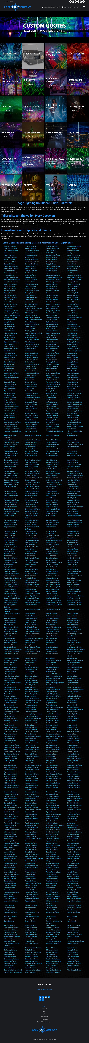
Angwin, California (30, 578)
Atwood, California (72, 613)
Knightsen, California (10, 297)
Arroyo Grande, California (74, 765)
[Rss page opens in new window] (83, 1)
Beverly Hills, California (11, 424)
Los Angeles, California (74, 420)
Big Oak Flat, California (73, 925)
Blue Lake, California (52, 348)
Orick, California (50, 357)
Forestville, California (10, 863)
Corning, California (9, 888)
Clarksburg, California (10, 950)
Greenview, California (10, 841)
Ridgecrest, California (10, 400)
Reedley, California (9, 337)
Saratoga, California (72, 807)
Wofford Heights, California (75, 391)
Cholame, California (72, 968)
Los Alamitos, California (74, 591)
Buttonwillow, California (74, 380)
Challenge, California (73, 959)
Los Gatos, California (10, 805)
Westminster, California (74, 605)
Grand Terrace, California (53, 696)
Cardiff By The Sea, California (55, 736)
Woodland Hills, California (12, 478)
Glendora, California (52, 487)
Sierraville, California (73, 834)
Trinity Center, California (74, 899)
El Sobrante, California (10, 304)
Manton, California (9, 890)
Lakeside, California (73, 740)
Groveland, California (73, 928)
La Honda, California (73, 778)
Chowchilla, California (10, 502)
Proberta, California (31, 892)
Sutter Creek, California (32, 262)
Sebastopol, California (10, 870)
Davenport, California (73, 812)
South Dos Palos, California (33, 547)
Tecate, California (72, 734)
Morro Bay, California (73, 769)
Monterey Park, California (74, 489)
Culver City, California (52, 424)
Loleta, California (72, 355)
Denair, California (30, 874)
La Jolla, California (51, 740)
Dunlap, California (30, 326)
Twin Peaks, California (11, 720)
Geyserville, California (52, 863)
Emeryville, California (31, 253)
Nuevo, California (30, 663)
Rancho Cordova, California (54, 676)
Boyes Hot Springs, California (34, 859)
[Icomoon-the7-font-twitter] (49, 997)
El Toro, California (9, 968)
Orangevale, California (31, 676)
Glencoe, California (30, 277)
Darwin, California (72, 375)
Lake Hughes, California (74, 495)
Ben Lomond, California (74, 810)
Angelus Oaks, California (32, 694)
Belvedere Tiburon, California (75, 507)
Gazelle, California (72, 838)
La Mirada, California (73, 442)
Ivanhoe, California (30, 908)
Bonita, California (30, 725)
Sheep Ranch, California (11, 282)
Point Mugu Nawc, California (75, 941)
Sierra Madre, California (11, 460)
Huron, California (72, 320)
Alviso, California (51, 801)
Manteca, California (31, 763)
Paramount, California (10, 451)
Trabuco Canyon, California (54, 605)
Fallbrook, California (10, 740)
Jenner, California (72, 865)
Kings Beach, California (74, 629)
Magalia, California (51, 268)
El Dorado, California (52, 308)
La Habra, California (31, 591)
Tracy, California (29, 761)
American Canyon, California (12, 578)
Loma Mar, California (10, 781)
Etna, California (8, 838)
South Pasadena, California (33, 460)
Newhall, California (30, 469)
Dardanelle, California (52, 928)
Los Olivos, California (52, 796)
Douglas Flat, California (11, 277)
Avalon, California (51, 446)
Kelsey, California (30, 972)
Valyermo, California (31, 500)
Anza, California (50, 658)
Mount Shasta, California (11, 845)
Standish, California (72, 418)
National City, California (74, 732)
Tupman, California (9, 391)
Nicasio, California (72, 513)
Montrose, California (52, 455)
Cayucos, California (72, 767)
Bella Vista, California (31, 818)
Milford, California (9, 418)
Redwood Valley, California (54, 540)
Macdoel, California (51, 843)
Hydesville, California (10, 355)
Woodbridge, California (73, 758)
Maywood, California (31, 431)
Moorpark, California (31, 939)
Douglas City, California (53, 896)
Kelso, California (51, 965)
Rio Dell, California (72, 360)
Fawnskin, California (31, 705)
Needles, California (72, 712)
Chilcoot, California (51, 638)
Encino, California (9, 469)
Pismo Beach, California (74, 772)
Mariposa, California (73, 524)
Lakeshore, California (52, 331)
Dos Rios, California (31, 533)
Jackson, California (51, 257)
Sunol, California (51, 251)
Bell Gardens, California (74, 422)
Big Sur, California (9, 567)
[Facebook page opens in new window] (70, 1)
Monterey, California (52, 571)
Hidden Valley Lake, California (13, 972)
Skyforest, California (52, 718)
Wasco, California (30, 391)
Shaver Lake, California (32, 340)
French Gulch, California (32, 823)
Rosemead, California (73, 491)
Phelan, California (72, 703)
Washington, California (73, 587)
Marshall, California (10, 513)
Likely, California (30, 560)
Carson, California (72, 451)
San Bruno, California (52, 785)
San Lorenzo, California (32, 251)
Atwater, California (51, 547)
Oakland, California (9, 253)
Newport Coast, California (32, 602)
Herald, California (51, 671)
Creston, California (9, 769)
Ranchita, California (72, 745)
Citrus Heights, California (74, 667)
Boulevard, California (52, 725)
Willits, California (51, 542)
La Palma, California (73, 589)
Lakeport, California (31, 409)
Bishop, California (51, 375)
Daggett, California (51, 703)
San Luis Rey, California (32, 747)
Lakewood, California (31, 449)
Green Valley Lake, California (54, 707)
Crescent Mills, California (32, 634)
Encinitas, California (52, 738)
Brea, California (8, 616)
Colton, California (72, 700)
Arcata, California (72, 346)
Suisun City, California (73, 850)
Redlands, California (52, 716)
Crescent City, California (53, 304)
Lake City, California (10, 560)
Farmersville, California (74, 905)
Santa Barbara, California (53, 792)
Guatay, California (72, 727)
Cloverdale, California (10, 861)
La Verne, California (52, 489)
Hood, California (71, 671)
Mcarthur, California (31, 413)
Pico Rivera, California (52, 444)
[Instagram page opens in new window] (73, 1)
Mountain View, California (74, 798)
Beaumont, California (52, 645)
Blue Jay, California (51, 698)
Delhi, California (29, 549)
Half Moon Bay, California (53, 778)
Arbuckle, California (51, 284)
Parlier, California (72, 333)
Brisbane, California (52, 776)
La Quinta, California (31, 649)
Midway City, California (73, 600)
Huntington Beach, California (12, 596)
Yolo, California (50, 954)
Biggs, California (51, 264)
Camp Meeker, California (53, 859)
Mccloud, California (31, 843)
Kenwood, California (10, 867)
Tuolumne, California (31, 934)
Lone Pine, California (73, 377)
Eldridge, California (51, 861)
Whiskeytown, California (74, 830)
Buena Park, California (52, 589)
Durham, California (30, 266)
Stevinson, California (52, 553)
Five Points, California (73, 326)
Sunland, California (51, 460)
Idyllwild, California (30, 660)
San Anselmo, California (74, 515)
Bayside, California (30, 348)
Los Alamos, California (32, 796)
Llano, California (50, 498)
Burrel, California (9, 324)
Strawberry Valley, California (33, 963)
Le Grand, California (31, 551)
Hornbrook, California (73, 841)
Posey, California (72, 910)
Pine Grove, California (31, 259)
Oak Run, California (72, 825)
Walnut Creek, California (53, 302)
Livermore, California (10, 248)
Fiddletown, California (10, 257)
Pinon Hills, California (31, 716)
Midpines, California (10, 527)
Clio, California (71, 638)
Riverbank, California (73, 879)
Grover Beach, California (32, 769)
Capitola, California (51, 812)
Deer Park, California (10, 582)
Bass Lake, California (73, 500)
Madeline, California (73, 415)
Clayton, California (30, 293)
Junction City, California (32, 899)
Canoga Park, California (74, 464)
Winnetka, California (10, 467)
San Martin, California (31, 807)
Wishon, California (72, 504)
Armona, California (72, 400)
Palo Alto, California (52, 787)
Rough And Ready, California (54, 587)
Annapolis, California (10, 859)
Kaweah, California (51, 908)
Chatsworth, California (73, 467)
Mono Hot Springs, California (33, 333)
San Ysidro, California (73, 752)
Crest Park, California (31, 703)
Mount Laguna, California (53, 732)
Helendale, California (73, 707)
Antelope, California (31, 680)
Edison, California (30, 382)
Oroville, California (9, 271)
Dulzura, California (51, 727)
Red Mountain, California (53, 723)
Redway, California (51, 360)
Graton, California (9, 865)
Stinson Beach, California (74, 520)
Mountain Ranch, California (12, 279)
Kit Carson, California (73, 257)
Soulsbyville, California (53, 932)
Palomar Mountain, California (75, 743)
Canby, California (30, 556)
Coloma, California (72, 306)
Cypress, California (10, 591)
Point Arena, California (10, 540)
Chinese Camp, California (11, 928)
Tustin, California (30, 613)
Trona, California (71, 723)
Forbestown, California (73, 266)
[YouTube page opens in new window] (76, 1)
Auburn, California (72, 618)
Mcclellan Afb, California (53, 674)
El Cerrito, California (52, 295)
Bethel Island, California (32, 291)
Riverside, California (52, 654)
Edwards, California (72, 395)
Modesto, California (73, 876)
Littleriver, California (73, 536)
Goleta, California (72, 792)
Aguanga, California (31, 658)
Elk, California (50, 533)
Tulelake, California (30, 847)
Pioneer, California (51, 259)
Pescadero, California (31, 785)
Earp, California (50, 687)
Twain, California (72, 636)
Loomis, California (51, 620)
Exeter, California (51, 905)
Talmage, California (72, 540)
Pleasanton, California (52, 248)
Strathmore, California (73, 912)
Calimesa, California (31, 654)
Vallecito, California (31, 282)
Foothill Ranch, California (53, 596)
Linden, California (72, 756)
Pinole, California (30, 299)
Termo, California (9, 420)
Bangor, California (9, 264)
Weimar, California (72, 627)
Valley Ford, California (52, 856)
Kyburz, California (72, 315)
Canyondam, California (10, 634)
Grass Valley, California (53, 585)
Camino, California (51, 315)
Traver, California (51, 925)
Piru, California (29, 941)
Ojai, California (71, 939)
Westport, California (31, 542)
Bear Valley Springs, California (13, 970)
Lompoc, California (9, 796)
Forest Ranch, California (11, 268)
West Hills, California (31, 467)
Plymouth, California (73, 259)
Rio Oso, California (51, 883)
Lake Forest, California (73, 598)
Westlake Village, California (75, 475)
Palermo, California (51, 271)
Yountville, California (31, 582)
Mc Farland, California (52, 386)
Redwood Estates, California (12, 807)
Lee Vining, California (31, 562)
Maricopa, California (10, 389)
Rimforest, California (10, 718)
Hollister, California (51, 680)
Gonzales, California (10, 569)
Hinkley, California (30, 709)
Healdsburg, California (52, 865)
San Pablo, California (31, 304)
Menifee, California (10, 665)
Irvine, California (71, 593)
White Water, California (11, 654)
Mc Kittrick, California (73, 386)
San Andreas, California (74, 279)
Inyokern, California (10, 397)
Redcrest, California (52, 362)
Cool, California (8, 308)
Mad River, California (52, 894)
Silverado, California (31, 605)
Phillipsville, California (31, 360)
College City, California (73, 284)
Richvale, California (72, 271)
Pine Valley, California (10, 734)
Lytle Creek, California (31, 712)
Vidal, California (8, 691)
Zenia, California (9, 896)
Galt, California (29, 671)
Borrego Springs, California (33, 736)
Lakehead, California (10, 825)
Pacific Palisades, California (54, 431)
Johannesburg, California (32, 397)
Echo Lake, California (10, 317)
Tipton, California (51, 916)
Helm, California (50, 328)
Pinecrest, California (10, 932)
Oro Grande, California (73, 714)
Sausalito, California (52, 520)
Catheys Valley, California (74, 522)
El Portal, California (30, 524)
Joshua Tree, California (73, 687)
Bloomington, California (32, 698)
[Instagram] (43, 997)
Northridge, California (52, 469)
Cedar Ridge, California (32, 585)
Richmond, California (73, 302)
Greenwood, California (31, 311)
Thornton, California (10, 765)
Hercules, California (72, 295)
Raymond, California (52, 504)
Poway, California (30, 745)
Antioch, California (9, 291)
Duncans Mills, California (32, 861)
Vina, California (8, 894)
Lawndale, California (31, 429)
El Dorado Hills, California (74, 317)
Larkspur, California (72, 511)
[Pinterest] (40, 999)
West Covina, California (11, 495)
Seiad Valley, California (53, 845)
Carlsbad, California (72, 736)
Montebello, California (10, 444)
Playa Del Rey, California (53, 440)
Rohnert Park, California (74, 854)
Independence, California (11, 377)
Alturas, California (72, 556)
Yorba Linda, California (52, 618)
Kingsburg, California (31, 331)
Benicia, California (51, 847)
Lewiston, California (52, 899)
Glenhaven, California (73, 406)
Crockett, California (10, 295)
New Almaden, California (74, 805)
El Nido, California (51, 549)
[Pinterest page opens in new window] (81, 1)
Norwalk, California (30, 444)
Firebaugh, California (52, 326)
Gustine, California (72, 549)
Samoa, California (9, 362)
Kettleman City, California (74, 402)
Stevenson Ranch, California (33, 478)
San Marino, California (52, 462)
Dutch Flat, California (73, 625)
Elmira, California (51, 852)
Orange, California (72, 616)
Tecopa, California (9, 375)
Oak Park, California (31, 937)
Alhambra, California (31, 495)
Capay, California (72, 948)
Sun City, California (30, 665)
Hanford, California (51, 402)
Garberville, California (31, 353)
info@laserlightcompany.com (52, 7)
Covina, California (72, 484)
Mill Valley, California (31, 513)
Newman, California (10, 879)
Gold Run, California (31, 627)
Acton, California (51, 495)
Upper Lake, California (52, 411)
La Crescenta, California (11, 464)
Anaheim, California (51, 613)
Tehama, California (72, 892)
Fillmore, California (9, 939)
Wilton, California (9, 680)
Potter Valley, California (32, 540)
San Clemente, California (74, 602)
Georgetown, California (11, 311)
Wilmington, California (52, 451)
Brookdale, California (31, 812)
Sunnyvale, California (10, 801)
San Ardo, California (52, 564)
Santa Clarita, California (53, 473)
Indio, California (50, 642)
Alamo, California (72, 288)
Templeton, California (10, 776)
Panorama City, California (74, 478)
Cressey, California (9, 549)
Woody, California (9, 393)
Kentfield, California (52, 507)
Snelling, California (30, 553)
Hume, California (72, 328)
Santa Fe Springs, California (75, 444)
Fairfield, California (9, 850)
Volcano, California (51, 262)
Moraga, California (72, 297)
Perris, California (51, 663)
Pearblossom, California (11, 500)
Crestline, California (10, 703)
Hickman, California (72, 874)
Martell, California (9, 259)
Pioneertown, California (53, 689)
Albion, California (51, 527)
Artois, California (30, 342)
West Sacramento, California (33, 948)
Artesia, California (9, 446)
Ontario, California (72, 685)
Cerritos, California (30, 446)
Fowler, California (9, 328)
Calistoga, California (52, 578)
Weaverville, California (11, 901)
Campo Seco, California (53, 275)
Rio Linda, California (10, 678)
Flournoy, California (30, 888)
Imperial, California (51, 369)
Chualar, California (72, 567)
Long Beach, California (11, 453)
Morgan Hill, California (52, 805)
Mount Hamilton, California (33, 810)
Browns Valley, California (11, 959)
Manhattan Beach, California (12, 431)
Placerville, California (52, 313)
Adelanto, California (72, 691)
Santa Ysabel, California (74, 747)
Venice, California (9, 440)
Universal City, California (32, 482)
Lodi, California (29, 758)
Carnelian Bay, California (32, 629)
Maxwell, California (51, 286)
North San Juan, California (32, 587)
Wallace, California (72, 282)
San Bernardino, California (32, 723)
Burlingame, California (73, 776)
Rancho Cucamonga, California (55, 683)
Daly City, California (10, 778)
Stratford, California (31, 404)
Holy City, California (72, 803)
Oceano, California (30, 772)
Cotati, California (51, 854)
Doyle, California (72, 413)
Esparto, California (72, 950)
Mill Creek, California (31, 890)
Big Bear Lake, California (11, 698)
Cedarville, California (10, 558)
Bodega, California (9, 854)
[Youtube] (46, 997)
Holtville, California (30, 369)
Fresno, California (30, 335)
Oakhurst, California (10, 504)
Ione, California (29, 257)
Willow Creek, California (32, 364)
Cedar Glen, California (10, 700)
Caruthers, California (52, 324)
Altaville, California (30, 273)
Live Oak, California (10, 885)
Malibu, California (72, 429)
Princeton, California (73, 286)
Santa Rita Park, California (12, 547)
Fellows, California (72, 382)
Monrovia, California (31, 455)
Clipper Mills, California (11, 266)
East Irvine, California (31, 600)
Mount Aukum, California (11, 313)
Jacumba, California (31, 729)
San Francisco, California (11, 754)
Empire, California (51, 874)
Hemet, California (72, 658)
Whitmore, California (10, 832)
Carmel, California (30, 567)
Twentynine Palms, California (75, 689)
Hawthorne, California (52, 426)
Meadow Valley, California (74, 634)
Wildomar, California (73, 665)
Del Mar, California (9, 738)
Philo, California (71, 538)
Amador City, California (73, 255)
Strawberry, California (10, 934)
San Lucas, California (31, 573)
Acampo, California (51, 754)
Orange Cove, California (53, 333)
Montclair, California (10, 687)
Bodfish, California (51, 380)
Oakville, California (9, 580)
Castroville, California (52, 576)
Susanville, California (52, 418)
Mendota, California (72, 331)
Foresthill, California (10, 620)
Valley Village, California (11, 482)
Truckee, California (30, 589)
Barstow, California (30, 696)
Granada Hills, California (11, 473)
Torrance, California (31, 442)
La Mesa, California (72, 729)
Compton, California (31, 424)
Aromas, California (30, 576)
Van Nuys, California (52, 478)
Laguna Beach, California (53, 600)
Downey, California (72, 424)
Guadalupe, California (73, 794)
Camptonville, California (53, 959)
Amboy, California (9, 694)
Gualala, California (9, 536)
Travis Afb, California (31, 850)
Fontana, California (51, 705)
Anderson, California (10, 818)
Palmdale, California (73, 498)
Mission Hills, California (32, 473)
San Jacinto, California (73, 663)
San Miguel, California (10, 774)
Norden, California (72, 582)
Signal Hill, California (52, 963)
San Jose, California (10, 810)
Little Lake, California (52, 377)
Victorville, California (31, 720)
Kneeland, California (31, 355)
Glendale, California (72, 462)
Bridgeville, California (73, 348)
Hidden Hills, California (73, 963)
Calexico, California (31, 366)
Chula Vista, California (10, 727)
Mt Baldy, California (10, 491)
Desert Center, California (74, 647)
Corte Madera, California (32, 509)
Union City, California (73, 251)
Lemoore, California (10, 404)
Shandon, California (72, 774)
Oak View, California (52, 939)
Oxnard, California (9, 941)
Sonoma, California (30, 870)
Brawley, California (9, 366)
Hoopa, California (72, 353)
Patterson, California (52, 879)
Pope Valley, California (32, 580)
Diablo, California (30, 295)
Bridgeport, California (73, 560)
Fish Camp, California (52, 522)
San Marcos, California (52, 747)
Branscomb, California (10, 531)
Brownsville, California (31, 959)
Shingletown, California (53, 830)
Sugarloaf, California (73, 718)
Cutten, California (30, 351)
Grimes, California (30, 286)
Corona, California (72, 640)
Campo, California (72, 725)
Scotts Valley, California (11, 816)
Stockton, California (31, 754)
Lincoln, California (30, 620)
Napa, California (71, 578)
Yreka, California (9, 847)
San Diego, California (31, 752)
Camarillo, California (73, 937)
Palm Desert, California (11, 645)
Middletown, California (11, 411)
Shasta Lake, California (53, 821)
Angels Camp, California (53, 273)
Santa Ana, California (73, 609)
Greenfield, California (31, 569)
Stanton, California (51, 591)
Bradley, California (30, 564)
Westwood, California (52, 420)
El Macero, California (52, 950)
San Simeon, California (32, 774)
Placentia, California (31, 618)
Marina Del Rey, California (32, 440)
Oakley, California (9, 299)
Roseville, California (10, 622)
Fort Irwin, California (10, 696)
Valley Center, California (53, 749)
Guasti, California (51, 685)
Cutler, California (9, 921)
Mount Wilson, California (74, 455)
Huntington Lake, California (33, 970)
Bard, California (71, 364)
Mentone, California (52, 712)
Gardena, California (30, 426)
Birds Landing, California (74, 847)
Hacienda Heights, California (12, 489)
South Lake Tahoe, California (33, 320)
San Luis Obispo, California (33, 765)
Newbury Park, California (74, 934)
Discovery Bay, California (53, 970)
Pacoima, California (72, 469)
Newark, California (30, 248)
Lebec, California (9, 386)
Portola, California (9, 640)
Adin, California (8, 556)
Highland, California (10, 709)
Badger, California (72, 919)
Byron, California (71, 291)
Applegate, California (31, 625)
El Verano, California (73, 861)
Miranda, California (9, 357)
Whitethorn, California (52, 364)
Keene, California (51, 397)
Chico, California (71, 264)
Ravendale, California (31, 418)
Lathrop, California (9, 763)
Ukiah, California (9, 542)
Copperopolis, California (74, 275)
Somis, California (9, 948)
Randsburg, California (73, 397)
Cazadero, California (73, 859)
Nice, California (29, 411)
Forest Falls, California (11, 707)
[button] (2, 27)
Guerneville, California (31, 865)
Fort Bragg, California (73, 533)
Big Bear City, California (74, 696)
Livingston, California (52, 551)
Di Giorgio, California (52, 968)
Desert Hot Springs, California (13, 649)
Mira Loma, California (10, 642)
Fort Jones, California (52, 838)
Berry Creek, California (31, 264)
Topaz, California (9, 564)
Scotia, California (30, 362)
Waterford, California (52, 881)
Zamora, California (72, 954)
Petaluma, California (31, 856)
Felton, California (9, 814)
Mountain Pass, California (53, 714)
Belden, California (72, 631)
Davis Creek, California (32, 558)
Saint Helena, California (74, 580)
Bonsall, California (9, 736)
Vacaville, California (72, 852)
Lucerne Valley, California (11, 712)
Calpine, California (30, 834)
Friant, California (30, 328)
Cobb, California (30, 406)
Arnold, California (72, 273)
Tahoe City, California (10, 631)
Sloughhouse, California (53, 678)
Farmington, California (10, 756)
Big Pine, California (30, 375)
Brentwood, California (52, 291)
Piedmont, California (52, 253)
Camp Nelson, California (74, 901)
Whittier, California (51, 442)
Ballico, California (72, 547)
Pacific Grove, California (74, 571)
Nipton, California (9, 714)
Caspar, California (51, 531)
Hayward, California (51, 246)
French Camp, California (32, 756)
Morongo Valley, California (12, 689)
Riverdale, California (31, 337)
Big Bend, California (52, 818)
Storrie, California (30, 636)
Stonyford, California (10, 288)
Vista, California (71, 749)
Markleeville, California (53, 255)
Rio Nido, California (72, 867)
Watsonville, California (52, 816)
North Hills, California (73, 471)
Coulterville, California (10, 524)
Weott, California (9, 364)
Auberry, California (30, 322)
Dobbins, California (10, 961)
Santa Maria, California (73, 796)
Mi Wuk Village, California (53, 930)
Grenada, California (30, 841)
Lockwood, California (10, 571)
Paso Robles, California (53, 772)
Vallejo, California (9, 852)
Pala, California (50, 743)
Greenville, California (52, 634)
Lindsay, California (9, 910)
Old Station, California (31, 827)
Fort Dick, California (72, 304)
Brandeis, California (72, 943)
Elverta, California (51, 669)
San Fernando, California (32, 471)
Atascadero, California (10, 767)
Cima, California (50, 700)
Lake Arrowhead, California (75, 709)
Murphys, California (31, 279)
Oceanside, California (10, 743)
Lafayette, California (31, 297)
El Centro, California (72, 366)
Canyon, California (9, 293)
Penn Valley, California (73, 585)
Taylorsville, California (52, 636)
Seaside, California (51, 573)
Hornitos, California (51, 524)
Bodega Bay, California (32, 854)
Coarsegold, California (31, 502)
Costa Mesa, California (32, 598)
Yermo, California (72, 720)
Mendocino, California (31, 538)
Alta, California (8, 625)
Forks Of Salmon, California (33, 838)
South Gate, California (52, 435)
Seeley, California (51, 371)
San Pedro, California (31, 451)
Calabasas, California (52, 464)
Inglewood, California (73, 440)
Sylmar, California (51, 471)
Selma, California (9, 340)
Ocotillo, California (9, 371)
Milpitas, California (30, 805)
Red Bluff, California (52, 892)
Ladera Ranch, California (53, 609)
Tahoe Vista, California (52, 631)
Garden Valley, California (74, 308)
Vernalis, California (72, 763)
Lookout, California (51, 556)
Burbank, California (30, 480)
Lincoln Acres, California (32, 732)
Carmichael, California (52, 667)
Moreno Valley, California (53, 660)
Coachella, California (52, 647)
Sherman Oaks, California (11, 480)
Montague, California (73, 843)
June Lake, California (10, 562)
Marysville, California (52, 957)
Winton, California (72, 553)
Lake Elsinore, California (11, 658)
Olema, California (9, 515)
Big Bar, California (30, 896)
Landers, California (51, 691)
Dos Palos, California (52, 544)
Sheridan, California (72, 622)
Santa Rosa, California (73, 856)
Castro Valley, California (74, 246)
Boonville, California (73, 527)
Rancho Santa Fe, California (12, 747)
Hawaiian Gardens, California (54, 449)
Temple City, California (52, 493)
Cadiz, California (30, 965)
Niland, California (72, 369)
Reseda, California (9, 471)
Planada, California (9, 553)
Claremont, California (31, 484)
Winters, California (9, 954)
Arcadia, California (51, 453)
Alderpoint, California (31, 346)
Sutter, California (51, 885)
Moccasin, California (73, 930)
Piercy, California (30, 544)
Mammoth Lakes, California (54, 562)
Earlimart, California (31, 905)
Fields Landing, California (74, 351)
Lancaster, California (10, 498)
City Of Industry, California (54, 484)
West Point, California (10, 284)
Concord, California (51, 293)
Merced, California (72, 551)
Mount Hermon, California (53, 814)
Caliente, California (30, 395)
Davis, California (30, 950)
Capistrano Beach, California (75, 596)
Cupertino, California (31, 803)
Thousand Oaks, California (12, 937)
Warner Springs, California (12, 752)
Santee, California (9, 749)
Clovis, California (72, 324)
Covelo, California (9, 533)
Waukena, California (31, 919)
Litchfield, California (52, 415)
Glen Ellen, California (73, 863)
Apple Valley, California (53, 694)
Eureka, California (9, 346)
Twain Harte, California (52, 934)
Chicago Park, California (53, 582)
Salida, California (9, 881)
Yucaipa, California (9, 723)
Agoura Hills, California (32, 464)
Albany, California (9, 255)
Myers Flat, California (31, 357)
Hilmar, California (9, 551)
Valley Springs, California (53, 282)
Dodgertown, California (32, 422)
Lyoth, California (9, 761)
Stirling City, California (10, 273)
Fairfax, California (72, 509)
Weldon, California (51, 391)
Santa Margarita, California (54, 774)
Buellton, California (30, 794)
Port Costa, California (73, 299)
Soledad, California (72, 573)
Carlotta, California (9, 351)
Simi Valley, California (52, 943)
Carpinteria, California (10, 792)
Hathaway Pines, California (54, 277)
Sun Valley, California (10, 475)
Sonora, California (30, 932)
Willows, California (72, 344)
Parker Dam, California (31, 689)
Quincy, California (9, 636)
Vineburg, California (10, 872)
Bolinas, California (9, 509)
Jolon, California (51, 569)
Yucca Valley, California (32, 691)
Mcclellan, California (31, 674)
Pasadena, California (31, 462)
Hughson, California (10, 876)
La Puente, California (73, 487)
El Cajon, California (30, 738)
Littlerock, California (31, 498)
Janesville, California (31, 415)
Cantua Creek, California (32, 324)
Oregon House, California (53, 961)
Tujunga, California (72, 460)
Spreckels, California (10, 576)
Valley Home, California (74, 970)
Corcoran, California (31, 402)
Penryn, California (30, 622)
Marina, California (30, 571)
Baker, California (71, 694)
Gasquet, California (9, 306)
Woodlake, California (52, 919)
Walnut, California (72, 493)
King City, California (72, 569)
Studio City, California (73, 480)
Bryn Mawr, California (73, 698)
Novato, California (51, 513)
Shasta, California (30, 830)
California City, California (74, 393)
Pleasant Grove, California (33, 883)
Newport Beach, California (53, 602)
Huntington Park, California (12, 429)
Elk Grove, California (31, 669)
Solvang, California (30, 798)
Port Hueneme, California (53, 941)
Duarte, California (72, 453)
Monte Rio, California (31, 867)
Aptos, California (51, 810)
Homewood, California (52, 629)
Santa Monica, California (11, 442)
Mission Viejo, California (32, 609)
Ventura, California (51, 937)
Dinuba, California (30, 921)
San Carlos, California (73, 785)
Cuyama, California (30, 968)
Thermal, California (51, 651)
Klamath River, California (11, 843)
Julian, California (30, 740)
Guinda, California (9, 952)
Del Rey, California (9, 326)
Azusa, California (72, 482)
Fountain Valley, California (12, 613)
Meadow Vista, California (53, 627)
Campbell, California (73, 801)
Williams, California (31, 288)
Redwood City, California (11, 785)
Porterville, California (52, 910)
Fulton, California (30, 863)
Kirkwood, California (31, 255)
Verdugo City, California (11, 462)
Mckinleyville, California (11, 348)
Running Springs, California (33, 718)
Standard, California (72, 932)
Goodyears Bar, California (74, 832)
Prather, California (51, 335)
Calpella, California (30, 531)
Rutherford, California (52, 580)
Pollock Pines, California (32, 317)
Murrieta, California (9, 663)
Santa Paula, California (31, 943)
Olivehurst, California (31, 961)
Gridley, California (30, 268)
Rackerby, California (73, 961)
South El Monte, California (33, 487)
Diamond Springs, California (33, 308)
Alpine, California (9, 725)
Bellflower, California (73, 446)
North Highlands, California (12, 676)
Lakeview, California (73, 965)
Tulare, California (72, 916)
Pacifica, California (72, 783)
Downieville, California (52, 832)
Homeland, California (10, 660)
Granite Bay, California (10, 629)
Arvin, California (29, 380)
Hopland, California (30, 536)
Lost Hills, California (31, 386)
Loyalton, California (10, 834)
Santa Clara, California (52, 807)
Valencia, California (30, 475)
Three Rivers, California (32, 916)
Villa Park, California (10, 618)
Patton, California (9, 716)
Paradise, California (31, 271)
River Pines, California (10, 262)
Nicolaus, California (10, 883)
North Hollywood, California (54, 480)
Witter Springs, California (74, 411)
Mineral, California (51, 890)
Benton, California (51, 560)
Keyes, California (30, 876)
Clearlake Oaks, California (74, 404)
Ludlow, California (72, 705)
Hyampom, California (10, 899)
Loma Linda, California (52, 709)
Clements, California (73, 754)
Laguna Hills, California (11, 600)
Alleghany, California (31, 832)
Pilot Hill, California (31, 313)
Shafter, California (51, 389)
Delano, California (9, 382)
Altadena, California (31, 453)
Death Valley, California (53, 373)
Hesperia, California (31, 707)
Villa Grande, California (73, 870)
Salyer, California (72, 894)
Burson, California (30, 275)
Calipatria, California (52, 366)
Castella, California (30, 821)
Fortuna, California (9, 353)
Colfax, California (51, 625)
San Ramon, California (31, 302)
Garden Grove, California (53, 616)
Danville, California (51, 288)
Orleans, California (72, 357)
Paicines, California (72, 680)
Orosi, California (71, 921)
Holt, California (50, 756)
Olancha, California (9, 380)
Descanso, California (31, 727)
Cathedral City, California (32, 647)
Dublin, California (72, 248)
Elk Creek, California (73, 342)
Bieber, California (9, 413)
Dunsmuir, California (73, 836)
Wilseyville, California (31, 284)
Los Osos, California (52, 765)
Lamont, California (72, 384)
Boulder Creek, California (11, 812)
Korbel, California (51, 355)
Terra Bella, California (10, 916)
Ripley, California (9, 965)
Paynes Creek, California (11, 892)
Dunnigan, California (10, 957)
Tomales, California (10, 522)
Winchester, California (10, 667)
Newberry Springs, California (33, 714)
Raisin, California (72, 335)
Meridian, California (31, 885)
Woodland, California (31, 954)
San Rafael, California (10, 507)
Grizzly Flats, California (53, 311)
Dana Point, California (52, 598)
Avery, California (9, 275)
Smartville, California (10, 963)
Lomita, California (72, 449)
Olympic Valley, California (32, 631)
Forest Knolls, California (11, 511)
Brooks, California (51, 948)
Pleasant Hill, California (74, 293)
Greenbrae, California (31, 507)
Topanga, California (72, 435)
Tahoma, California (9, 320)
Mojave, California (51, 393)
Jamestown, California (11, 930)
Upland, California (30, 687)
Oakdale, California (30, 879)
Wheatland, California (31, 957)
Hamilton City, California (32, 344)
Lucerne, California (72, 409)
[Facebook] (40, 997)
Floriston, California (10, 589)
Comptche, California (73, 531)
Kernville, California (31, 384)
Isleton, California (9, 674)
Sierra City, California (52, 834)
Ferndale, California (51, 351)
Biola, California (71, 322)
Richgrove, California (10, 912)
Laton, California (9, 322)
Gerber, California (51, 888)
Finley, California (51, 406)
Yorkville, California (72, 542)
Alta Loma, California (73, 683)
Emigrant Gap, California (11, 627)
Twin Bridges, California (53, 317)
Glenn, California (9, 344)
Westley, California (72, 881)
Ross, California (50, 515)
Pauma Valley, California (11, 745)
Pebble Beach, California (11, 573)
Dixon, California (30, 852)
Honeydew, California (52, 353)
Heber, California (9, 369)
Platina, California (72, 827)
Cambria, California (51, 767)
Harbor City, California (10, 449)
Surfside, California (51, 593)
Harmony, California (51, 769)
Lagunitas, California (52, 511)
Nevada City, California (11, 587)
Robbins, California (72, 883)
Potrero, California (30, 734)
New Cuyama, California (11, 794)
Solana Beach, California (32, 749)
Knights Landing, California (33, 952)
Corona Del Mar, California (12, 598)
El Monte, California (10, 487)
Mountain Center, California (75, 660)
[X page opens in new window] (78, 1)
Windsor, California (30, 872)
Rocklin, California (51, 622)
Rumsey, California (72, 952)
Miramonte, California (10, 333)
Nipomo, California (9, 772)
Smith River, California (52, 306)
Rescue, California (72, 313)
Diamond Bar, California (32, 491)
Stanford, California (31, 801)
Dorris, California (51, 836)
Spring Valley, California (53, 734)
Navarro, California (51, 538)
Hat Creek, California (52, 823)
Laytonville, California (52, 536)
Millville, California (30, 825)
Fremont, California (30, 246)
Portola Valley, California (74, 781)
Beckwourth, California (31, 640)
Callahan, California (30, 836)
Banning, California (30, 645)
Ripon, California (51, 763)
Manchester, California (11, 538)
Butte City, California (52, 342)
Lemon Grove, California (11, 732)
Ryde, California (29, 678)
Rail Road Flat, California (53, 279)
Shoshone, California (73, 373)
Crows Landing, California (11, 874)
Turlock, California (30, 881)
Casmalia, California (52, 794)
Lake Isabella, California (53, 384)
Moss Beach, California (53, 783)
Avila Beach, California (31, 767)
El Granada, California (31, 778)
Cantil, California (51, 395)
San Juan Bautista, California (12, 683)
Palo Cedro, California (52, 827)
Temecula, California (52, 665)
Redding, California (72, 816)
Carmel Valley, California (53, 567)
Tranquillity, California (73, 340)
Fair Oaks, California (73, 669)
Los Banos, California (73, 544)
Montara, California (30, 783)
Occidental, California (52, 867)
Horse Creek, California (53, 972)
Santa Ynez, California (10, 798)
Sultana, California (9, 925)
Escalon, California (72, 761)
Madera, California (51, 502)
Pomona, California (51, 491)
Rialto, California (71, 716)
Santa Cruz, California (73, 814)
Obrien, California (9, 827)
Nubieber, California (52, 413)
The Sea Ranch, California (53, 872)
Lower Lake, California (52, 409)
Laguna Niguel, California (32, 596)
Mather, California (72, 674)
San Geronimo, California (11, 520)
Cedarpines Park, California (33, 700)
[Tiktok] (43, 999)
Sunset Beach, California (32, 593)
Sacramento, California (32, 667)
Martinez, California (52, 297)
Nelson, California (72, 268)
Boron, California (9, 395)
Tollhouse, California (52, 340)
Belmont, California (30, 776)
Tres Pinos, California (31, 683)
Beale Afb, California (73, 957)
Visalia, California (9, 919)
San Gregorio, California (11, 787)
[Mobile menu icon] (84, 7)
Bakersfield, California (31, 393)
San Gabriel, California (31, 493)
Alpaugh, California (30, 901)
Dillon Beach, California (53, 509)
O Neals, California (30, 504)
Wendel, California (30, 420)
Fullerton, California (31, 616)
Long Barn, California (31, 930)
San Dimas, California (10, 493)
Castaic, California (51, 467)
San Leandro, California (11, 251)
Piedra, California (9, 335)
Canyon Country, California (74, 473)
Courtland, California (10, 669)
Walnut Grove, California (74, 678)
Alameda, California (10, 246)
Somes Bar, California (10, 836)
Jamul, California (51, 729)
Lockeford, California (10, 758)
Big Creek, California (52, 322)
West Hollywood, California (12, 422)
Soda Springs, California (11, 585)
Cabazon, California (10, 647)
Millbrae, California (9, 783)
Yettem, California (30, 925)
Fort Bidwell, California (73, 558)
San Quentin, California (32, 520)
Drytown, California (72, 262)
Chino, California (9, 685)
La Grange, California (52, 876)
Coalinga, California (51, 320)
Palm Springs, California (11, 651)
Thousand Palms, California (75, 651)
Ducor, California (9, 905)
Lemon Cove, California (74, 908)
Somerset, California (31, 315)
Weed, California (72, 845)
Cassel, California (9, 821)
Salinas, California (72, 564)
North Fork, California (73, 502)
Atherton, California (51, 781)
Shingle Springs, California (12, 315)
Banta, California (51, 761)
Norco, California (30, 642)
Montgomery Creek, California (55, 825)
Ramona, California (51, 745)
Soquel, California (30, 816)
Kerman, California (9, 331)
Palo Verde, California (31, 371)
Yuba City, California (73, 885)
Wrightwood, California (52, 720)
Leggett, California (9, 544)
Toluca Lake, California (52, 482)
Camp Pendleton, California (33, 743)
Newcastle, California (73, 620)
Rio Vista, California (52, 850)
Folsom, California (9, 671)
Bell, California (50, 422)
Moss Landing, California (74, 576)
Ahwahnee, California (52, 500)
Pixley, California (30, 910)
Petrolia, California (9, 360)
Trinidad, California (72, 362)
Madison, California (51, 952)
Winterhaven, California (32, 373)
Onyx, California (29, 389)
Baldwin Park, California (11, 484)
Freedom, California (31, 814)
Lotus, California (71, 311)
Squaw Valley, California (11, 342)
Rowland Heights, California (33, 489)
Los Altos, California (52, 798)
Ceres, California (72, 872)
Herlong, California (9, 415)
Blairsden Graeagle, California (34, 638)
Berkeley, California (72, 253)
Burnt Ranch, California (31, 894)
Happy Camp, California (53, 841)
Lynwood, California (52, 429)
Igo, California (71, 823)
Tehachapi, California (52, 400)
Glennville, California (10, 384)
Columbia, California (31, 928)
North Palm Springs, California (76, 649)
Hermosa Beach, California (75, 426)
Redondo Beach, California (33, 435)
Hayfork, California (72, 896)
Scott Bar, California (31, 845)
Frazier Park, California (53, 382)
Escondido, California (73, 738)
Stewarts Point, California (53, 870)
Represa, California (72, 676)
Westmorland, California (11, 373)
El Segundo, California (10, 426)
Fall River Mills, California (11, 823)
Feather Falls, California (53, 266)
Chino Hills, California (31, 685)
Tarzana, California (51, 475)
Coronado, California (52, 752)
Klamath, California (30, 306)
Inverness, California (31, 511)
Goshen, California (9, 908)
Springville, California (52, 912)
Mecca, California (51, 649)
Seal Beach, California (10, 593)
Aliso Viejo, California (10, 602)
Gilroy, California (51, 803)
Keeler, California (30, 377)
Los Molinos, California (74, 888)
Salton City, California (73, 371)
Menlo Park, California (31, 781)
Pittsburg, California (52, 299)
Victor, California (51, 758)
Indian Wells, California (73, 642)
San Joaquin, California (73, 337)
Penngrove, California (10, 856)
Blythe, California (72, 645)
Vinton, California (51, 640)
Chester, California (9, 638)
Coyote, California (9, 803)
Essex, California (9, 705)
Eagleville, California (52, 558)
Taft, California (71, 389)
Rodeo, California (9, 302)
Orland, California (51, 344)
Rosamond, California (31, 400)
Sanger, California (51, 337)
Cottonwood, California (73, 821)
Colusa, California (9, 286)
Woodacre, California (31, 522)
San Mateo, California (73, 787)
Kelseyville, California (10, 409)
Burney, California (72, 818)
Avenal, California (9, 402)
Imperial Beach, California (11, 729)
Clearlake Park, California (11, 406)
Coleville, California (72, 562)
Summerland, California (32, 792)
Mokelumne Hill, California (74, 277)
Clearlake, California (52, 404)
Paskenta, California (73, 890)
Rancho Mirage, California (32, 651)
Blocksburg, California (52, 346)
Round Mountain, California (12, 830)
